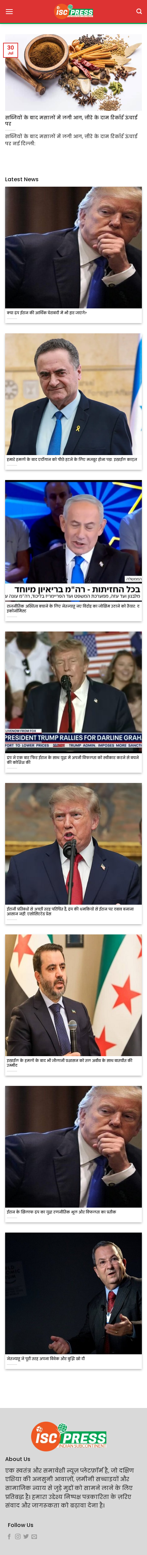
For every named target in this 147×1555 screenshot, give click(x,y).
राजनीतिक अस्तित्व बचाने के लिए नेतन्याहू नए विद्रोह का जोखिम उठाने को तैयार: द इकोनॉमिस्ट (73, 609)
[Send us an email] (34, 1537)
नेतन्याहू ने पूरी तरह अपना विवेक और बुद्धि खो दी (46, 1359)
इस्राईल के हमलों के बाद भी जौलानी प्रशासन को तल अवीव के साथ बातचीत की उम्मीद (69, 1063)
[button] (9, 11)
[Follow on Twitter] (26, 1537)
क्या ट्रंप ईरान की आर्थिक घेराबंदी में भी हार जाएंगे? (47, 313)
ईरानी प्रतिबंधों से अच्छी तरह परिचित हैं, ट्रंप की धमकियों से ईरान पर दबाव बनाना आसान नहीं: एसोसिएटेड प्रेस (70, 912)
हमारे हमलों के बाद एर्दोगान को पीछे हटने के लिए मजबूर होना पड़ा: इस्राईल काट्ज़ (72, 459)
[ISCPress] (73, 11)
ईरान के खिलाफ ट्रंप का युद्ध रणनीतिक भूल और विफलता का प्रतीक (61, 1212)
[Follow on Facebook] (9, 1537)
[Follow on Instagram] (18, 1537)
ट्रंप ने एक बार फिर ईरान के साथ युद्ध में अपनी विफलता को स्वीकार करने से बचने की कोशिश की (73, 760)
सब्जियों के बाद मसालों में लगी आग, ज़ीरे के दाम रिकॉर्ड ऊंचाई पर (71, 121)
